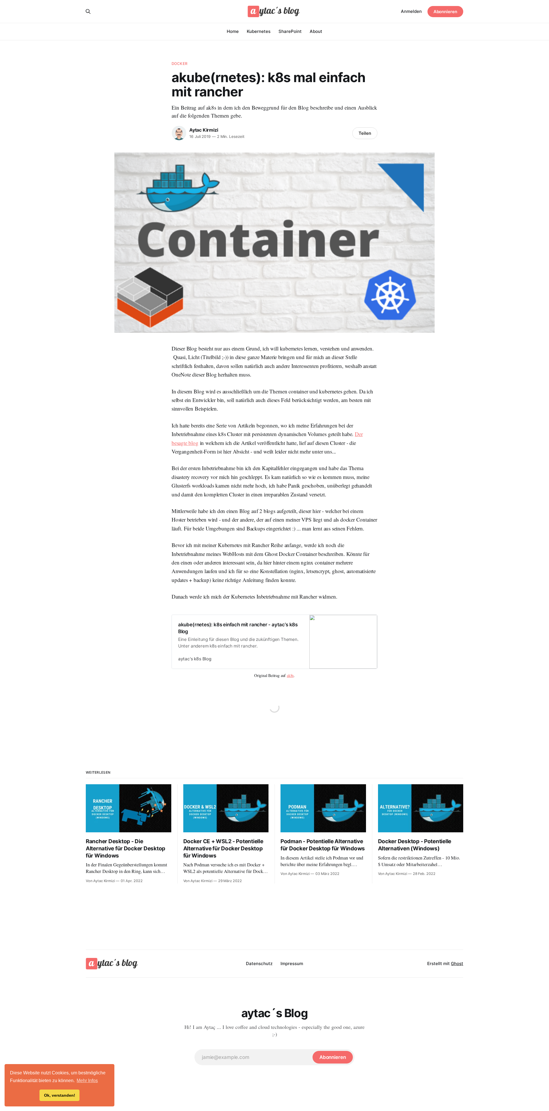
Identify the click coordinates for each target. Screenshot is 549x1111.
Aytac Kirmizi (203, 130)
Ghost (457, 963)
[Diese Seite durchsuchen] (88, 11)
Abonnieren (445, 11)
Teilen (365, 133)
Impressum (292, 963)
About (316, 31)
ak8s (290, 675)
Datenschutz (259, 963)
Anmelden (411, 11)
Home (233, 31)
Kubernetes (258, 31)
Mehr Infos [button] (87, 1080)
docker (179, 63)
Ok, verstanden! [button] (59, 1095)
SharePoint (290, 31)
